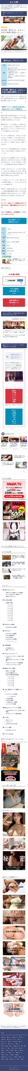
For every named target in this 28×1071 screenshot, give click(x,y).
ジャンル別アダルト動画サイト (14, 594)
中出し (4, 1050)
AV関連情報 (7, 645)
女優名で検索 (9, 602)
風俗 (23, 1059)
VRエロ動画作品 (10, 635)
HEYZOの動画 (9, 700)
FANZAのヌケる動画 (11, 627)
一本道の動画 (4, 27)
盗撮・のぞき (13, 1059)
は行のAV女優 (11, 683)
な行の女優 (10, 611)
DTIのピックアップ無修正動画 (13, 713)
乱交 (8, 1050)
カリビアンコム (11, 1043)
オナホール (4, 1043)
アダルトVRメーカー (12, 641)
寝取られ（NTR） (20, 1052)
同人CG (17, 1050)
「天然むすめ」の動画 (11, 702)
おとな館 (14, 2)
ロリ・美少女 (15, 1048)
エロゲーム (9, 722)
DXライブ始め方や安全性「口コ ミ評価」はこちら (14, 417)
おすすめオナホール (11, 730)
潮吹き (13, 1054)
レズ (10, 1048)
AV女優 (4, 1037)
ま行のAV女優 (11, 685)
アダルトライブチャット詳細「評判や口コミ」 (15, 657)
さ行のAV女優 (11, 680)
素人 (18, 1059)
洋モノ (8, 1054)
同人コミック (5, 1052)
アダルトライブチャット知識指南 (14, 662)
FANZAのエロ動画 (9, 624)
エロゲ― (10, 1041)
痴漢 (7, 1059)
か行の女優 (10, 606)
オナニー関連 (7, 727)
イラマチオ (4, 1041)
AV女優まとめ (9, 648)
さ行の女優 (10, 608)
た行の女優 (10, 610)
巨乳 (3, 1054)
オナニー (21, 1041)
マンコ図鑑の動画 (12, 696)
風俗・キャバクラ (10, 649)
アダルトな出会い (9, 734)
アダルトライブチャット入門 (13, 664)
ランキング (4, 1048)
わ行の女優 (10, 620)
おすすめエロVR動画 (11, 639)
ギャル (18, 1043)
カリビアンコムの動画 (11, 694)
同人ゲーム (23, 1050)
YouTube (22, 1037)
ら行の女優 (10, 618)
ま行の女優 (10, 615)
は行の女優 (10, 613)
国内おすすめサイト (11, 596)
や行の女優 (10, 617)
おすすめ (4, 1039)
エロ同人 (6, 717)
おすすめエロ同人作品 (11, 723)
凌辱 (12, 1050)
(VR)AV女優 (9, 637)
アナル (20, 1039)
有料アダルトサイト (9, 590)
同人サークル (9, 720)
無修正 (4, 268)
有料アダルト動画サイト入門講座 (14, 592)
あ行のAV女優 (11, 676)
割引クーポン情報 (10, 671)
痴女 (3, 1059)
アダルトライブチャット (10, 653)
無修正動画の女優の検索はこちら (14, 302)
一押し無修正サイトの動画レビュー (13, 690)
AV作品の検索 (8, 600)
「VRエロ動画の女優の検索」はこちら (14, 291)
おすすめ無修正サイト (11, 672)
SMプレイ (9, 1037)
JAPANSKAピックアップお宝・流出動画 (15, 711)
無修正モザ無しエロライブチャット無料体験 (14, 396)
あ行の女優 (10, 605)
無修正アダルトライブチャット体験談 (15, 660)
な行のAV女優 (11, 682)
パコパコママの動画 (11, 704)
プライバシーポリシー (13, 1067)
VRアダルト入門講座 (11, 633)
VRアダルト (7, 630)
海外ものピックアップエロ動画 (12, 707)
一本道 (8, 268)
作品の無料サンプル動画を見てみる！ (14, 221)
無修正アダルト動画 (9, 668)
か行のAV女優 (11, 678)
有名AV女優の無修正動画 (12, 674)
